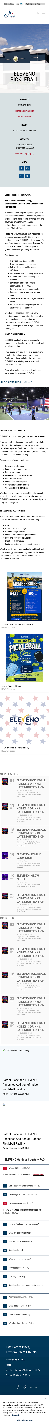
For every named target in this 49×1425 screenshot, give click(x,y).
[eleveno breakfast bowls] (24, 410)
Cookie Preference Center (24, 1420)
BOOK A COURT (24, 116)
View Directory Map (23, 153)
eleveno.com (38, 1188)
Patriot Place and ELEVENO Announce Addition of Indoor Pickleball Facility (21, 1098)
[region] (24, 1410)
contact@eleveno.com (24, 111)
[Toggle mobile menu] (43, 12)
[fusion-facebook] (21, 168)
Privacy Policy (15, 1415)
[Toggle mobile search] (38, 12)
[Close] (46, 1398)
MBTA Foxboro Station (33, 4)
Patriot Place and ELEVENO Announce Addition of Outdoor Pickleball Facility (22, 1152)
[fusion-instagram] (27, 168)
